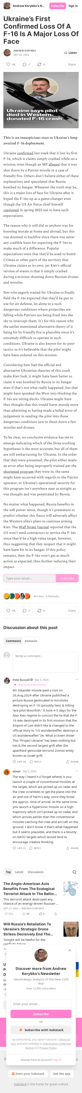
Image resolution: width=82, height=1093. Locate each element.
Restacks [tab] (31, 641)
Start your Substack (30, 1074)
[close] (69, 950)
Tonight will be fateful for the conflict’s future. (24, 942)
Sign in (73, 6)
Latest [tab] (19, 872)
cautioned (11, 210)
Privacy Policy (48, 1048)
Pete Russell (21, 680)
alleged (54, 164)
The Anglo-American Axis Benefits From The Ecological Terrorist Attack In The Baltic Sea (29, 889)
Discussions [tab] (36, 872)
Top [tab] (8, 872)
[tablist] (21, 641)
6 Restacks (52, 596)
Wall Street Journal (34, 527)
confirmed (25, 153)
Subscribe (57, 6)
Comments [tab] (13, 641)
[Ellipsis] (76, 679)
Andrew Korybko (24, 50)
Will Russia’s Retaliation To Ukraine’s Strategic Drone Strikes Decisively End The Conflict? (27, 929)
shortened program (18, 471)
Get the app (61, 1074)
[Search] (74, 872)
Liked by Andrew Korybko (31, 684)
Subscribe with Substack (44, 1030)
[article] (41, 898)
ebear (17, 771)
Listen (73, 53)
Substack (20, 1084)
